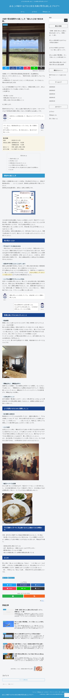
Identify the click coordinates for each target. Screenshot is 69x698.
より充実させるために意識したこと (18, 165)
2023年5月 (52, 94)
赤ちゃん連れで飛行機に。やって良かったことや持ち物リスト (57, 56)
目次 (21, 155)
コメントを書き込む (23, 679)
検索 (50, 17)
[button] (41, 68)
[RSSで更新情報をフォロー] (34, 596)
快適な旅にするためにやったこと (18, 163)
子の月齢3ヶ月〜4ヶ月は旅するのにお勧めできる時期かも (24, 167)
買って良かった (53, 118)
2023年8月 (52, 87)
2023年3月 (52, 101)
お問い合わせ (64, 692)
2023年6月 (52, 90)
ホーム (34, 692)
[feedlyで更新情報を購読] (12, 596)
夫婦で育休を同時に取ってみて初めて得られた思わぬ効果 (57, 63)
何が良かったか (14, 161)
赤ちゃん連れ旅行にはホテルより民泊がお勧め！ (57, 41)
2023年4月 (52, 97)
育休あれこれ (11, 577)
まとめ (11, 169)
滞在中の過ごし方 (14, 158)
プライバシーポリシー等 (55, 692)
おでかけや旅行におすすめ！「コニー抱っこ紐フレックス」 (57, 49)
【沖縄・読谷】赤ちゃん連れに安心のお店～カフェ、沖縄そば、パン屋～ (57, 33)
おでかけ (5, 577)
